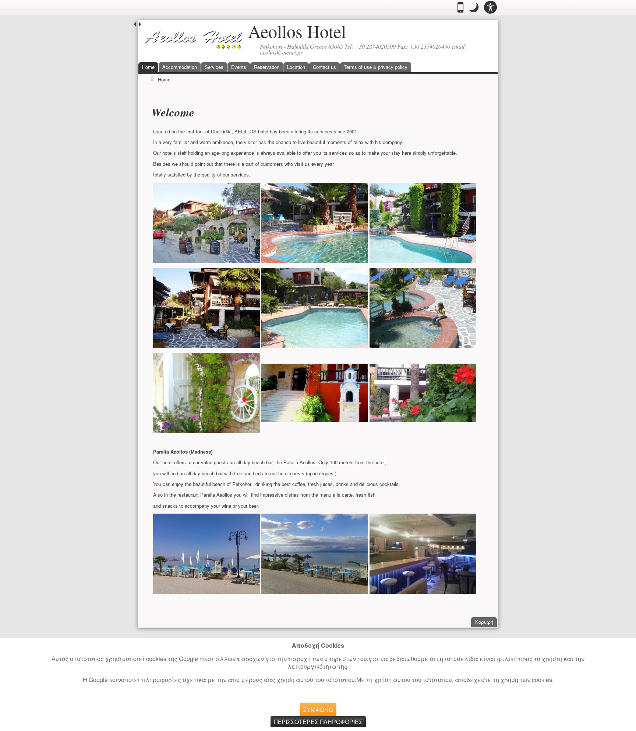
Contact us (324, 66)
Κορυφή (486, 621)
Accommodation (179, 66)
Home (148, 66)
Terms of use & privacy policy (375, 66)
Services (214, 66)
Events (238, 66)
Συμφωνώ (318, 709)
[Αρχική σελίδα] (193, 39)
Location (296, 66)
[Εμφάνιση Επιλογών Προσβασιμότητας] (490, 7)
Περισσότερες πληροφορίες (318, 721)
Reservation (266, 66)
